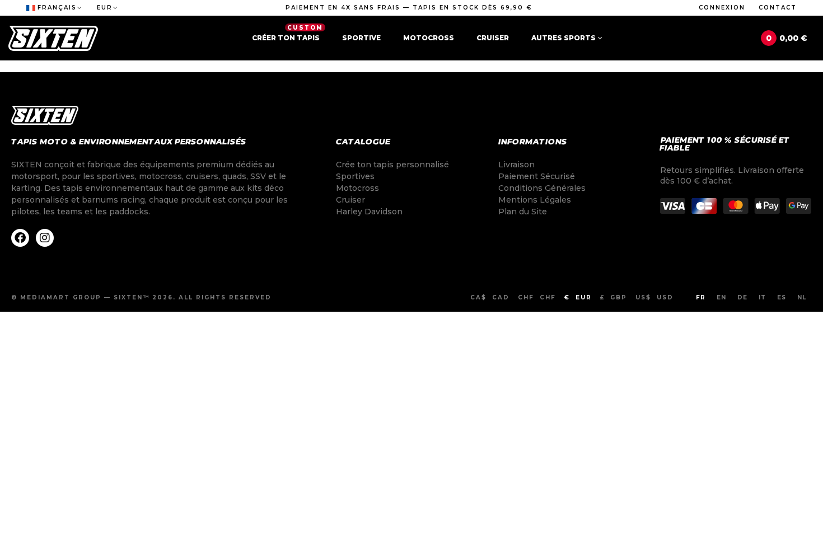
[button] (409, 8)
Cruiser (492, 38)
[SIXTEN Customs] (53, 38)
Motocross (428, 38)
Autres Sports (563, 38)
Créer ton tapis (287, 33)
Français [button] (57, 7)
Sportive (361, 38)
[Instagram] (45, 238)
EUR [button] (105, 7)
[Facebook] (20, 238)
